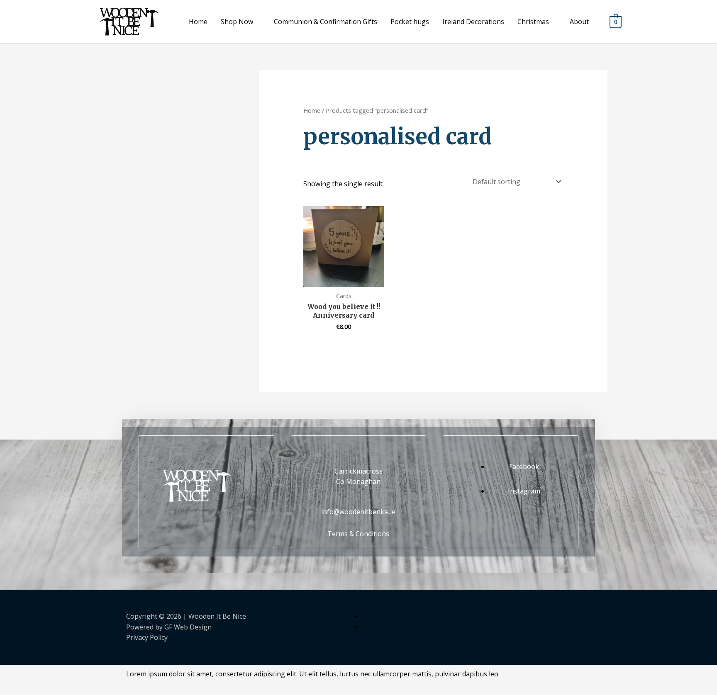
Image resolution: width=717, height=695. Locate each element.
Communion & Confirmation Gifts (325, 21)
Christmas (533, 21)
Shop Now (237, 21)
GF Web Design (188, 627)
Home (198, 21)
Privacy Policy (147, 637)
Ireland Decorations (473, 21)
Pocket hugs (409, 21)
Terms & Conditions (358, 533)
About (579, 21)
